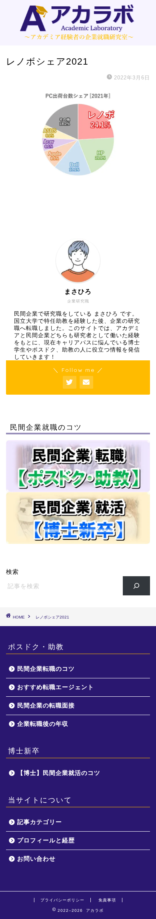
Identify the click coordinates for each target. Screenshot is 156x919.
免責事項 (107, 900)
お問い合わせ (36, 858)
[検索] (136, 585)
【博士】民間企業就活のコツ (58, 772)
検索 (12, 571)
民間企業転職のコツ (46, 668)
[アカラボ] (78, 39)
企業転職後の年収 (42, 723)
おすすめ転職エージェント (55, 687)
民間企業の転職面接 (46, 705)
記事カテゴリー (39, 821)
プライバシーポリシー (62, 900)
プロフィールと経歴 (46, 840)
